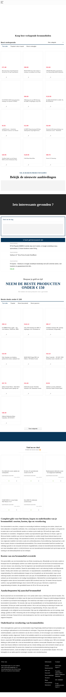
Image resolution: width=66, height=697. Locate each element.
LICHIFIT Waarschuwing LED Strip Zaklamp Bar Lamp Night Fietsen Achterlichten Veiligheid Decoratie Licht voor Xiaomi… (32, 131)
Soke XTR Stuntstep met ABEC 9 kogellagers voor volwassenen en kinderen (32, 329)
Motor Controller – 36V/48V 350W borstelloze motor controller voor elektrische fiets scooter (55, 359)
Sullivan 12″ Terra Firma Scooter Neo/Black (23, 255)
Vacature (47, 677)
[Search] (63, 2)
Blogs (46, 680)
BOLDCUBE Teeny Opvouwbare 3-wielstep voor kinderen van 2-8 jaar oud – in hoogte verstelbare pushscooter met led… (32, 73)
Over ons (47, 670)
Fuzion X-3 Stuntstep (51, 158)
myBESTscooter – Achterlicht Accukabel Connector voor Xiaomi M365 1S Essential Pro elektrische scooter (10, 131)
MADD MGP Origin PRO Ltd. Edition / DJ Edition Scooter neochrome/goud (31, 359)
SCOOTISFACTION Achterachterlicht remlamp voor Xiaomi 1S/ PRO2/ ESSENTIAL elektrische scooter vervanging (10, 102)
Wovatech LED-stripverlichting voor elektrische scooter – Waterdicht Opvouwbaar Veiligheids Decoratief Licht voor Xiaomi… (54, 131)
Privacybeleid (48, 682)
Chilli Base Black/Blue (29, 158)
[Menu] (2, 2)
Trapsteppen (14, 243)
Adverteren (48, 685)
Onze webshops (49, 675)
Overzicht (47, 673)
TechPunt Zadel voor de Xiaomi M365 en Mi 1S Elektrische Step (9, 159)
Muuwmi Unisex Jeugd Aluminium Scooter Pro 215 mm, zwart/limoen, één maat (10, 72)
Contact (47, 665)
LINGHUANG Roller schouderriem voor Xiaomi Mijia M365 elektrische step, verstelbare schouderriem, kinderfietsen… (54, 73)
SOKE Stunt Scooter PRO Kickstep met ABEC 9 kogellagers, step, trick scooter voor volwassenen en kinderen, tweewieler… (32, 102)
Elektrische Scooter (7, 475)
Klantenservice (49, 668)
